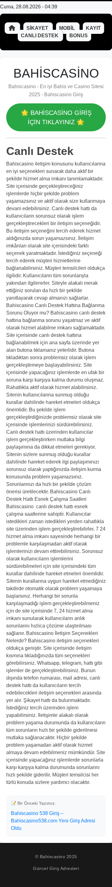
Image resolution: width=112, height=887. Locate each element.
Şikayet (37, 28)
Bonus (78, 35)
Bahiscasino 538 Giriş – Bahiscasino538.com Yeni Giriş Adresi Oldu (53, 821)
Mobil (67, 28)
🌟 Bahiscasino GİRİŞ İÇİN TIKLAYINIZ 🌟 (56, 117)
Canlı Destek (40, 35)
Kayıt (93, 28)
